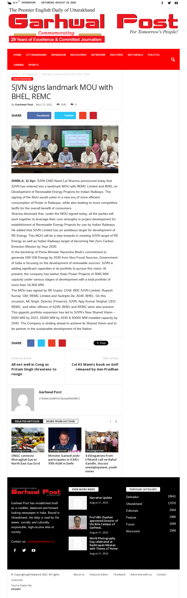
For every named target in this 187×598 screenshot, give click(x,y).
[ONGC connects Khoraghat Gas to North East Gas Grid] (27, 440)
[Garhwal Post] (93, 28)
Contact (161, 574)
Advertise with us (141, 574)
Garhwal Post (24, 104)
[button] (173, 60)
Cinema (18, 64)
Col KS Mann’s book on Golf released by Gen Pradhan (95, 366)
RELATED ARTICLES (27, 421)
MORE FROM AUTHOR (60, 421)
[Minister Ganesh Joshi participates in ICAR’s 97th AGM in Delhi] (64, 440)
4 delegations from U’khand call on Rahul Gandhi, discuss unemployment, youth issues (101, 463)
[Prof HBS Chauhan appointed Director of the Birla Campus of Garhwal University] (78, 522)
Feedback (119, 574)
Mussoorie (78, 54)
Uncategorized (22, 78)
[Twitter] (169, 3)
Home (17, 54)
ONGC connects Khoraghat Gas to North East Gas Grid (25, 459)
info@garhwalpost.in (40, 541)
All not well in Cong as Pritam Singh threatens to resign (34, 369)
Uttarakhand (36, 54)
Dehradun (58, 54)
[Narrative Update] (78, 503)
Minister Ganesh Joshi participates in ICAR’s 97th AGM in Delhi (64, 459)
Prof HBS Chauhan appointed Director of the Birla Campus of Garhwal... (104, 522)
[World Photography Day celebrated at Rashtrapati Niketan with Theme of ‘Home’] (78, 543)
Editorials (135, 54)
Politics (154, 54)
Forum (130, 524)
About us (79, 574)
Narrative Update (101, 498)
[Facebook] (162, 3)
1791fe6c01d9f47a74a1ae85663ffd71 (59, 398)
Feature (131, 517)
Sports (33, 64)
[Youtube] (176, 3)
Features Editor (99, 574)
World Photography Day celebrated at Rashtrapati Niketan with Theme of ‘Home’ (104, 543)
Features (116, 54)
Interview (98, 54)
